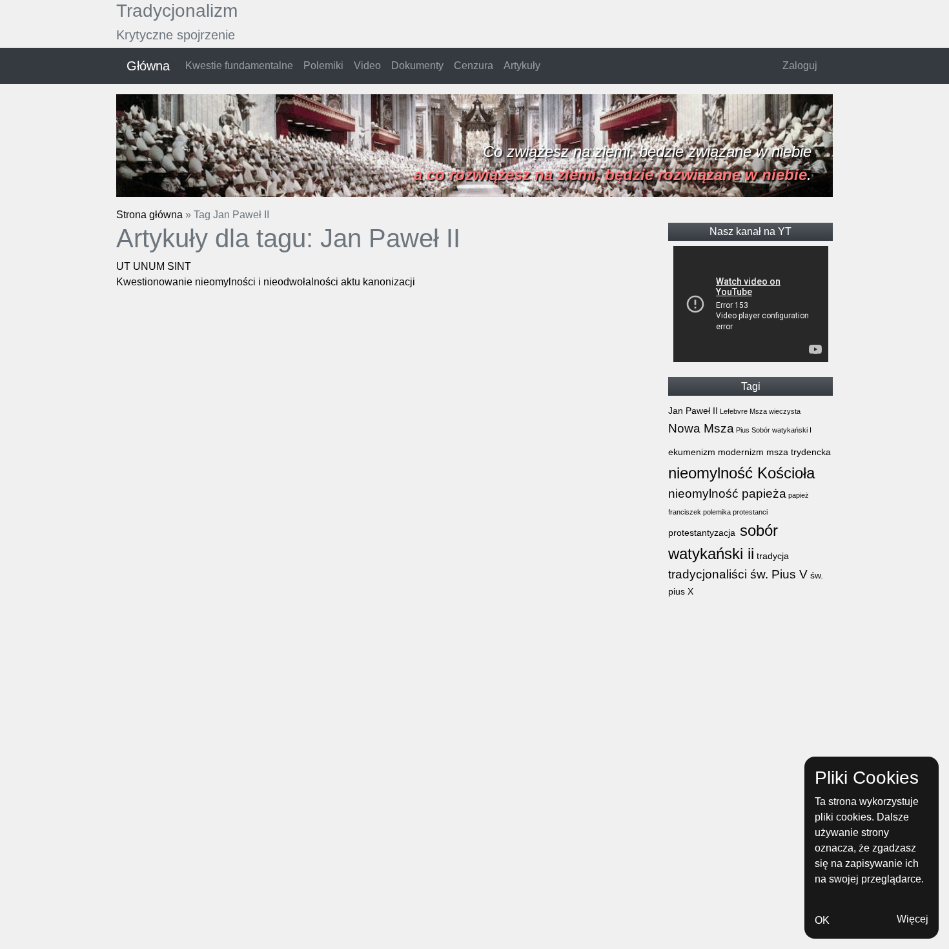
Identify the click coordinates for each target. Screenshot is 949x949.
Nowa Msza (701, 428)
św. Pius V (777, 574)
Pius (742, 430)
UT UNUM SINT (153, 266)
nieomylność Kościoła (741, 473)
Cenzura (473, 65)
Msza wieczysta (774, 411)
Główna (148, 66)
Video (367, 65)
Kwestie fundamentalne (239, 65)
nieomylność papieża (727, 493)
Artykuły (522, 65)
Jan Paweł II (693, 410)
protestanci (749, 512)
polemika (716, 512)
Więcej (912, 918)
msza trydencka (797, 452)
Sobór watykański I (780, 430)
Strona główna (149, 214)
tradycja (771, 556)
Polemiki (323, 65)
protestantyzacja (701, 532)
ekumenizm (691, 452)
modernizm (739, 452)
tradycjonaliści (707, 574)
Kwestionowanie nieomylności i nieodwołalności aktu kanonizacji (265, 281)
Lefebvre (733, 411)
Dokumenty (417, 65)
